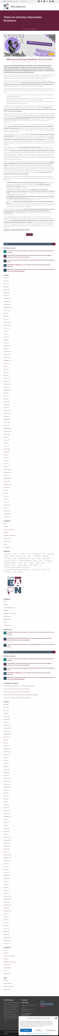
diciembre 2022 (7, 351)
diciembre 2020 (7, 410)
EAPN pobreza (7, 558)
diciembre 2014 (7, 510)
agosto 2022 (6, 363)
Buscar (42, 1001)
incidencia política (48, 560)
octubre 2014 (7, 516)
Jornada (31, 562)
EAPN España (45, 556)
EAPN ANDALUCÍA (17, 7)
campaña (6, 556)
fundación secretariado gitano (25, 560)
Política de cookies (30, 1033)
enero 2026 (6, 295)
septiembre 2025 (8, 307)
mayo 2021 (6, 395)
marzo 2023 (6, 342)
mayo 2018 (6, 440)
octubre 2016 (7, 475)
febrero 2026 (7, 292)
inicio (24, 29)
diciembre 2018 (7, 428)
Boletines (6, 526)
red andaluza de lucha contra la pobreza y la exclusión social (17, 569)
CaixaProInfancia (50, 553)
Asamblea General (36, 553)
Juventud (37, 562)
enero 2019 (6, 425)
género (40, 560)
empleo (14, 558)
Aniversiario (22, 553)
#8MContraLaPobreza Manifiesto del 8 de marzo (29, 59)
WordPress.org (7, 989)
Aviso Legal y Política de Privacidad (12, 1031)
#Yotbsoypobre (7, 553)
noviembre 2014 (7, 513)
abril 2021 (6, 398)
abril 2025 (6, 316)
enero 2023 (6, 348)
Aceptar (26, 1030)
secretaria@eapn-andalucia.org (11, 1)
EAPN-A (29, 556)
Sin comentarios (44, 62)
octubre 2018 (7, 434)
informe (25, 562)
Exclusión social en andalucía (10, 560)
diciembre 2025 (7, 298)
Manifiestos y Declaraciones (10, 535)
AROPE (28, 553)
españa (33, 558)
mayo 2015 (6, 496)
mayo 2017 (6, 457)
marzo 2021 (6, 401)
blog (28, 29)
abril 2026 (6, 286)
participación (7, 565)
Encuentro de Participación (23, 558)
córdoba (12, 556)
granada (35, 560)
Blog (5, 523)
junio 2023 (6, 334)
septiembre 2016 (8, 478)
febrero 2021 (7, 404)
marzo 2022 (6, 378)
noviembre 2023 (7, 325)
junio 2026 (6, 280)
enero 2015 (6, 507)
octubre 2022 (7, 357)
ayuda (43, 553)
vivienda (14, 571)
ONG (48, 562)
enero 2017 (6, 466)
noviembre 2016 (7, 472)
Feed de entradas (8, 983)
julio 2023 (6, 331)
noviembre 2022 (7, 354)
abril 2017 (6, 460)
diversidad (18, 556)
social (48, 569)
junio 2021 (6, 392)
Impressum (47, 1033)
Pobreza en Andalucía (22, 565)
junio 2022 (6, 369)
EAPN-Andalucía (36, 556)
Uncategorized (7, 547)
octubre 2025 (7, 304)
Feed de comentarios (9, 986)
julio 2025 (6, 313)
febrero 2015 (6, 505)
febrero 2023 (7, 345)
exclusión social (46, 558)
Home (33, 686)
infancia (20, 562)
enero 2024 (6, 319)
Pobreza (13, 565)
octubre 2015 (7, 481)
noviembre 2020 (7, 413)
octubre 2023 (7, 328)
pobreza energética (33, 565)
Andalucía (15, 553)
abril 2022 (6, 375)
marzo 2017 (6, 463)
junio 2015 (6, 493)
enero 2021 (6, 407)
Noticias (35, 62)
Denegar (38, 1030)
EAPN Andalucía (26, 62)
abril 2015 (6, 499)
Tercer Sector (7, 571)
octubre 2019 (7, 419)
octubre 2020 (7, 416)
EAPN (24, 556)
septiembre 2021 (7, 390)
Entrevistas (6, 532)
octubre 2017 (7, 451)
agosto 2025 (6, 310)
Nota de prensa (7, 538)
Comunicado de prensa (9, 529)
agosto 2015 (6, 487)
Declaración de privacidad (40, 1033)
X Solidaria (20, 571)
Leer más (29, 234)
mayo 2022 (6, 372)
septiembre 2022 (8, 360)
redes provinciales (36, 569)
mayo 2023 (6, 336)
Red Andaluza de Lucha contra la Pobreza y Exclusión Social (17, 567)
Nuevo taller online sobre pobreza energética (18, 688)
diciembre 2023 (7, 322)
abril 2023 (6, 339)
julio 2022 (6, 366)
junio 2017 (6, 454)
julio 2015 (6, 490)
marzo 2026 (6, 289)
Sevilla (43, 569)
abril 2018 (6, 443)
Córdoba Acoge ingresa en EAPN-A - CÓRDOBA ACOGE (17, 686)
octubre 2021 (7, 387)
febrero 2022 (7, 381)
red (40, 565)
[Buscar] (53, 244)
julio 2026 (6, 278)
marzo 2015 (6, 502)
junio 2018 (6, 437)
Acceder (6, 980)
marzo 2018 (6, 446)
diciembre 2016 (7, 469)
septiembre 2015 (7, 484)
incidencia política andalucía (10, 562)
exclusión (39, 558)
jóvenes (43, 562)
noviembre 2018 (7, 431)
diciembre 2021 (7, 384)
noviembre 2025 (7, 301)
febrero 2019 (7, 422)
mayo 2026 (6, 283)
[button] (56, 1018)
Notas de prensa (7, 541)
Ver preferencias (51, 1030)
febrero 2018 (7, 449)
